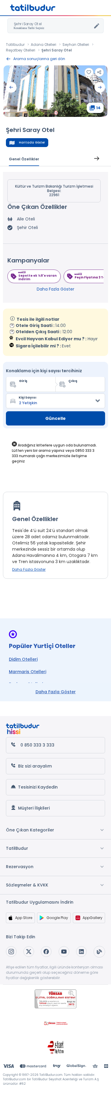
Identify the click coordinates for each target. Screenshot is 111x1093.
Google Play (57, 917)
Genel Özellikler (24, 159)
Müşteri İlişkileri (34, 808)
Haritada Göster (32, 142)
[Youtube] (64, 951)
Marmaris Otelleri (27, 672)
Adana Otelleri (43, 44)
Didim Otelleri (23, 659)
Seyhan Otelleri (75, 44)
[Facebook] (46, 951)
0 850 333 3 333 (37, 745)
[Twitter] (28, 951)
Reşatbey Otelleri (20, 50)
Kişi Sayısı (27, 397)
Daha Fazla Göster (55, 289)
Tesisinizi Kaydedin (38, 787)
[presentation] (11, 87)
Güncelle (55, 418)
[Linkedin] (81, 951)
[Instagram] (11, 951)
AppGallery (92, 917)
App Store (23, 917)
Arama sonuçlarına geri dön (39, 58)
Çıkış (72, 380)
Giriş (23, 380)
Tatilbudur (15, 44)
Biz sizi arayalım (35, 766)
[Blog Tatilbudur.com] (99, 951)
